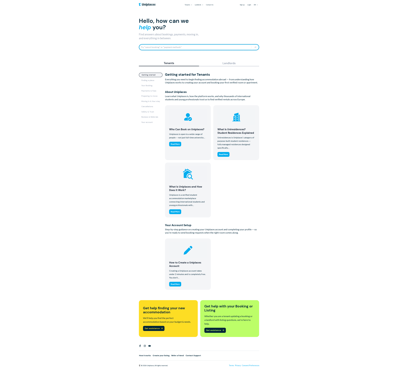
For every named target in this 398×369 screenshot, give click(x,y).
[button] (191, 4)
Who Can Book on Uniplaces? (188, 116)
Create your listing (161, 355)
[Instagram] (145, 346)
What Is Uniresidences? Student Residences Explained (236, 116)
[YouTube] (149, 346)
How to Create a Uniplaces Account (188, 250)
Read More (175, 144)
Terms (231, 365)
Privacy (238, 365)
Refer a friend (177, 355)
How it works (145, 355)
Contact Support (193, 355)
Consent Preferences (250, 365)
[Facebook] (140, 346)
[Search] (255, 47)
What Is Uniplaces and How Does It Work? (188, 174)
